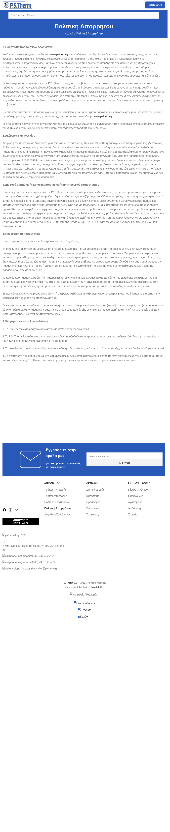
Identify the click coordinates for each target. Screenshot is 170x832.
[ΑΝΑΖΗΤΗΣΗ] (155, 15)
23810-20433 (155, 5)
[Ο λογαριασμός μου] (164, 15)
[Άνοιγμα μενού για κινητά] (4, 15)
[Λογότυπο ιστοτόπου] (17, 4)
